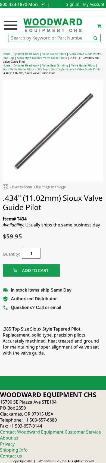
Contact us (11, 456)
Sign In (72, 4)
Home (6, 54)
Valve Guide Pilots (54, 54)
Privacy (7, 444)
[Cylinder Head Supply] (53, 25)
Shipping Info (14, 450)
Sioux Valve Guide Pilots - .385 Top (25, 69)
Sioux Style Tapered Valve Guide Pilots (42, 58)
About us (9, 438)
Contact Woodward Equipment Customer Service (50, 432)
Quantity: (8, 254)
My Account (93, 4)
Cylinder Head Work (26, 54)
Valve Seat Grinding (55, 65)
